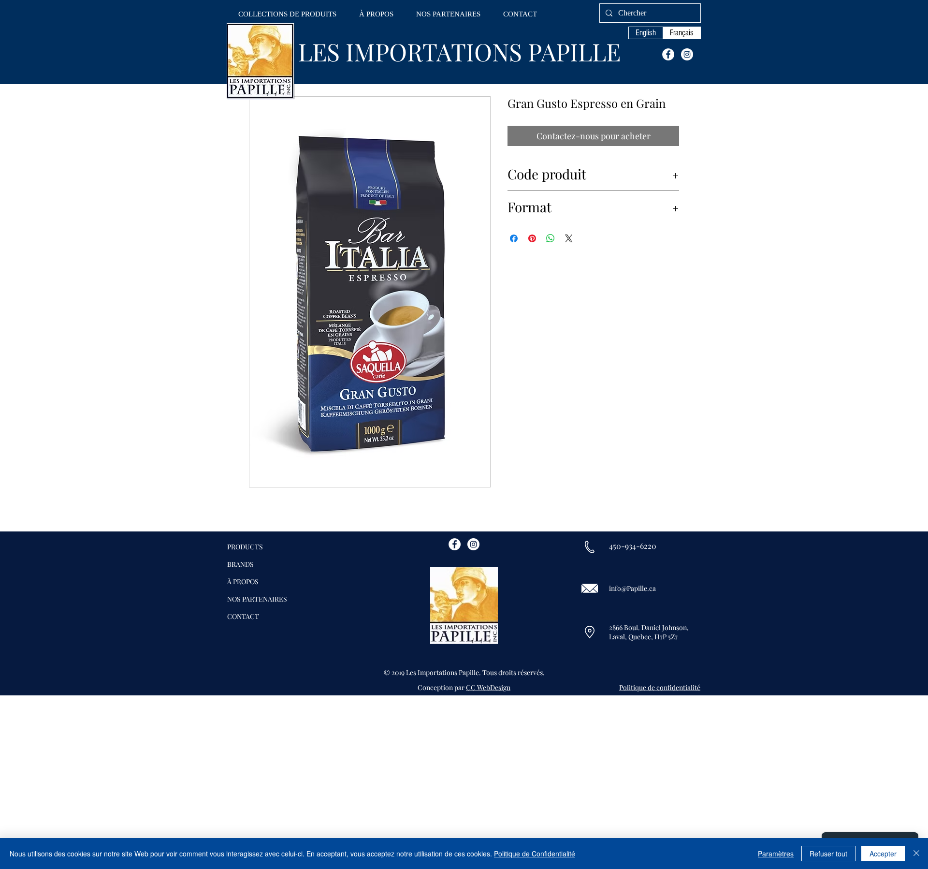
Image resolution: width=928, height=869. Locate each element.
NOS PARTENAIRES (257, 599)
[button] (287, 14)
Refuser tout (828, 853)
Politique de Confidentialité (534, 853)
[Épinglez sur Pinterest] (532, 238)
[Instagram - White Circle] (687, 54)
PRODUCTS (245, 546)
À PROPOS (243, 581)
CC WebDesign (488, 687)
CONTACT (243, 616)
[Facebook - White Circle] (668, 54)
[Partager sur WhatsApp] (550, 238)
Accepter (883, 853)
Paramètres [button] (776, 853)
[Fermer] (916, 853)
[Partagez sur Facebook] (514, 238)
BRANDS (240, 564)
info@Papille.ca (632, 588)
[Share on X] (569, 238)
